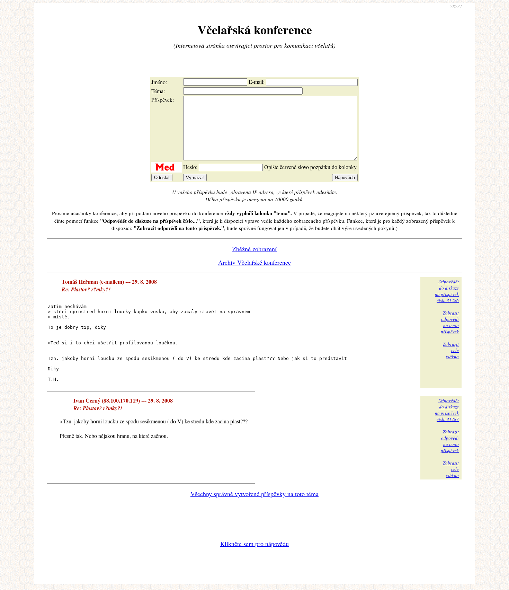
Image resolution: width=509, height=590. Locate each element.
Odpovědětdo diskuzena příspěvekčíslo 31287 (447, 409)
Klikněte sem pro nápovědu (254, 543)
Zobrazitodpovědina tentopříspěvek (450, 322)
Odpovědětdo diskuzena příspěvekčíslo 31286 (447, 291)
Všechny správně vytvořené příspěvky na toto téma (254, 494)
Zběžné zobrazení (254, 249)
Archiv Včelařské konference (254, 262)
